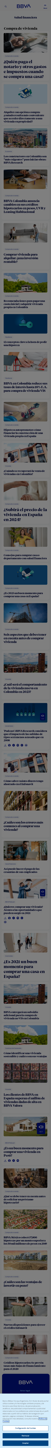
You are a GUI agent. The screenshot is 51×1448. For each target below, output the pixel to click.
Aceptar (25, 1443)
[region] (25, 1421)
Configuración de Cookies (25, 1428)
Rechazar (25, 1436)
